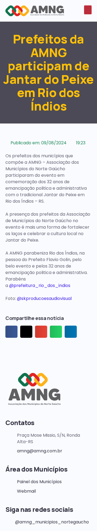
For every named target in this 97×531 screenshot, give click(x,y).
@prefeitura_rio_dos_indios (39, 285)
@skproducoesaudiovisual (44, 298)
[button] (88, 9)
